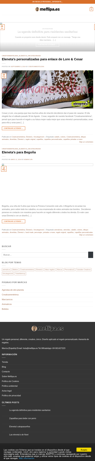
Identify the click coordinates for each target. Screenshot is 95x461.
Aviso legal (7, 391)
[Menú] (3, 9)
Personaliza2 (69, 270)
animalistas (58, 230)
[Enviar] (90, 255)
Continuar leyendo (47, 44)
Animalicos (7, 304)
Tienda (5, 362)
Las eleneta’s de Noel (18, 435)
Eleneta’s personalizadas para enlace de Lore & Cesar (42, 59)
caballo (56, 137)
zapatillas (39, 139)
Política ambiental (10, 386)
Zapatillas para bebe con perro (22, 418)
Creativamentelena (10, 55)
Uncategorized (34, 55)
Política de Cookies (10, 381)
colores (63, 137)
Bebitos (15, 270)
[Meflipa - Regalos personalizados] (47, 9)
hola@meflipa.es (30, 348)
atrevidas (66, 230)
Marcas (59, 270)
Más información (26, 458)
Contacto (6, 372)
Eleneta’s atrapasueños (19, 427)
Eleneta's (23, 55)
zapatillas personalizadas (53, 139)
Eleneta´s (21, 139)
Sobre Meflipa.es (9, 376)
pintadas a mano (49, 232)
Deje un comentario (86, 142)
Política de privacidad (11, 395)
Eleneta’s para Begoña (19, 152)
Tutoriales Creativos (83, 270)
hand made (29, 232)
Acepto (84, 449)
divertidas (13, 139)
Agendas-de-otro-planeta (13, 290)
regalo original (30, 139)
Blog (4, 367)
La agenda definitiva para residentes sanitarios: (47, 31)
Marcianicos (7, 299)
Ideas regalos (50, 270)
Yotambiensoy (20, 273)
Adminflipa (28, 159)
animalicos (6, 270)
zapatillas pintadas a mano (72, 139)
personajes (38, 232)
